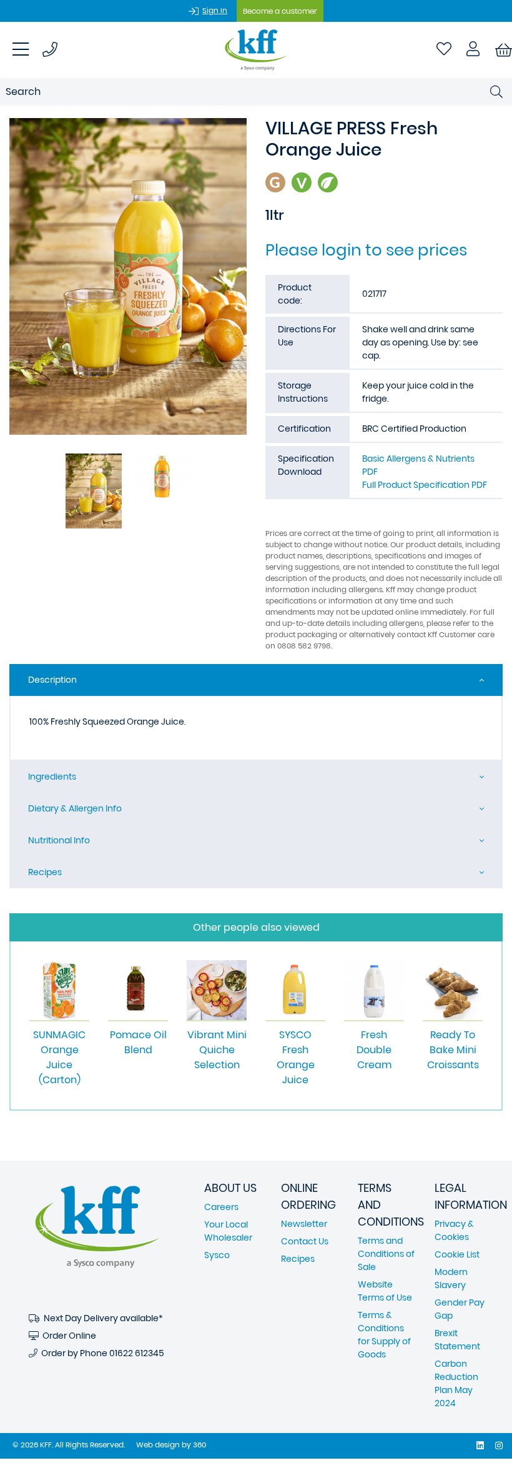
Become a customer (280, 11)
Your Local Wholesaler (228, 1231)
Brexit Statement (457, 1339)
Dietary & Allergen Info (75, 808)
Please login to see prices (366, 250)
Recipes (45, 872)
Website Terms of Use (385, 1291)
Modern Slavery (451, 1278)
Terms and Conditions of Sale (386, 1253)
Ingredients (52, 776)
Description (52, 679)
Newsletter (304, 1224)
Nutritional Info (59, 840)
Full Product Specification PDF (424, 485)
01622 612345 (136, 1353)
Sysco (217, 1255)
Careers (221, 1207)
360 (199, 1444)
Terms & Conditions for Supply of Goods (384, 1335)
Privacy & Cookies (454, 1230)
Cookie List (457, 1254)
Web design (158, 1444)
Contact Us (304, 1241)
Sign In (214, 10)
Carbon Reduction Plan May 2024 (456, 1383)
